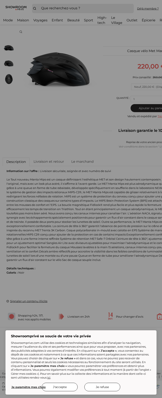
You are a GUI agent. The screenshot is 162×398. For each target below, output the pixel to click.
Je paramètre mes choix (28, 387)
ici (48, 377)
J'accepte (60, 387)
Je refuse (102, 387)
